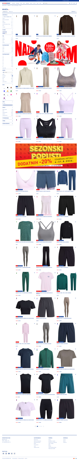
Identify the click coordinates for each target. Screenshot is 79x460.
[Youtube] (9, 453)
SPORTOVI (13, 3)
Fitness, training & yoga (15, 5)
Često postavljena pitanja (52, 447)
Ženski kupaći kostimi (37, 442)
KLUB (40, 3)
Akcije (49, 444)
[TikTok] (14, 453)
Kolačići (26, 458)
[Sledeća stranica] (43, 426)
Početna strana (4, 5)
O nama (64, 439)
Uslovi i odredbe (51, 443)
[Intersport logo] (6, 3)
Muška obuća (36, 439)
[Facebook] (3, 453)
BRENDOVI (27, 3)
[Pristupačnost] (70, 3)
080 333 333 (5, 439)
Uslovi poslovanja (14, 458)
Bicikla (35, 443)
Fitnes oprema (36, 444)
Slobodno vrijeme (36, 447)
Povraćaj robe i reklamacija (53, 442)
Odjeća (20, 5)
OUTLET (34, 3)
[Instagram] (6, 453)
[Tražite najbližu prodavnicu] (72, 3)
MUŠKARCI (17, 3)
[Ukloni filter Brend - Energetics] (6, 11)
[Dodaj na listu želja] (34, 16)
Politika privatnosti (21, 458)
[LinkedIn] (12, 453)
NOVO (37, 3)
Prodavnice (65, 442)
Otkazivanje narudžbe (52, 448)
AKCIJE (31, 3)
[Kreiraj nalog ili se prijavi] (74, 3)
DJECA (24, 3)
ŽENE (21, 3)
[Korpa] (76, 3)
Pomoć (50, 439)
